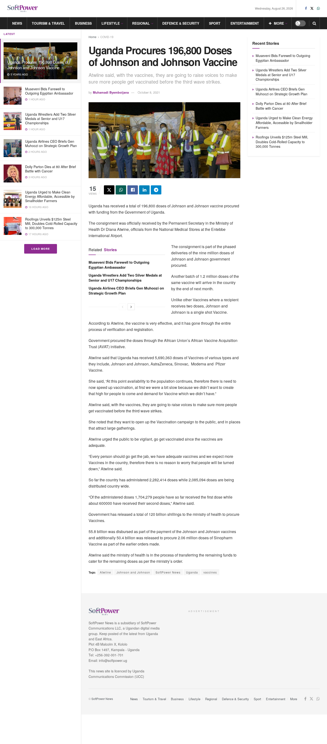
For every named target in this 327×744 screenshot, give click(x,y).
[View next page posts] (131, 306)
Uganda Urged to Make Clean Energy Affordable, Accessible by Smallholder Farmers (50, 196)
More (279, 23)
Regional (141, 23)
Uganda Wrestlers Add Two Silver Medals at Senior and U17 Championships (50, 118)
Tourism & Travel (48, 23)
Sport (214, 23)
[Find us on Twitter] (312, 8)
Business (83, 23)
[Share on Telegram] (156, 189)
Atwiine (105, 572)
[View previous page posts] (122, 306)
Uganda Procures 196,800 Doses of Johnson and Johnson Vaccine (37, 64)
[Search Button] (314, 23)
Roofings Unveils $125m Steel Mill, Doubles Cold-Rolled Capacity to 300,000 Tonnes (51, 223)
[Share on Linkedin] (144, 189)
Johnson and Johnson (133, 572)
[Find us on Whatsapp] (318, 8)
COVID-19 (106, 37)
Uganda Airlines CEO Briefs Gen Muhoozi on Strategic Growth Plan (51, 143)
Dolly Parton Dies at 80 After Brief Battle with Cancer (50, 168)
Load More (40, 248)
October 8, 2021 (149, 92)
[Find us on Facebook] (306, 8)
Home (92, 37)
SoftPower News (168, 572)
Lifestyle (110, 23)
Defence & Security (180, 23)
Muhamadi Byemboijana (111, 92)
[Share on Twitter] (109, 189)
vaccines (210, 572)
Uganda (192, 572)
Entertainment (245, 23)
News (17, 23)
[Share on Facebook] (132, 189)
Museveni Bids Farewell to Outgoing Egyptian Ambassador (49, 91)
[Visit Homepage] (22, 8)
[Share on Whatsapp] (121, 189)
